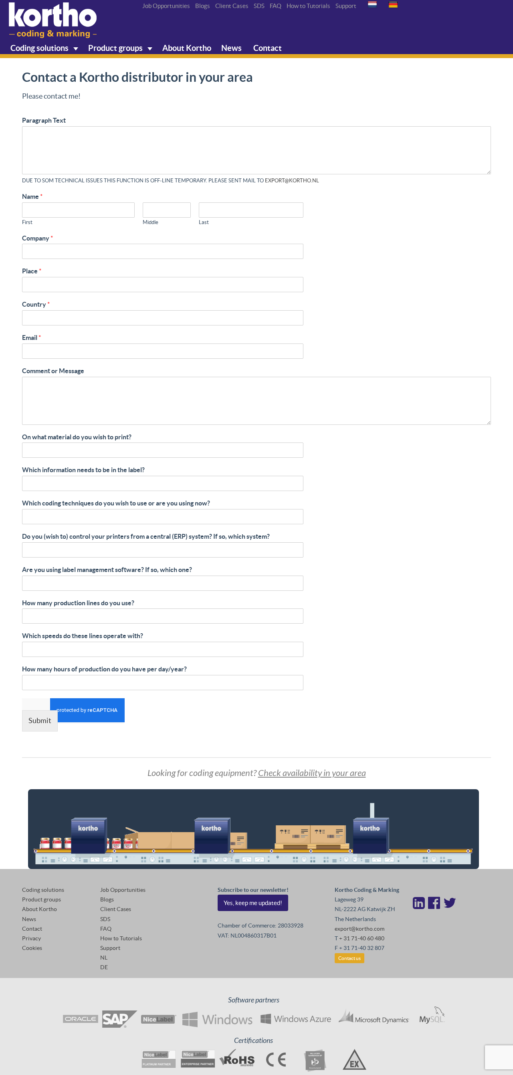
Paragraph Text (44, 120)
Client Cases (231, 5)
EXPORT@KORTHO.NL (292, 181)
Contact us (349, 958)
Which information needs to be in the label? (83, 469)
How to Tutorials (308, 5)
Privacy (31, 938)
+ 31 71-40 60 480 (361, 938)
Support (345, 5)
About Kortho (186, 48)
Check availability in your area (312, 773)
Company (37, 238)
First (27, 222)
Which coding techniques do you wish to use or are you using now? (116, 503)
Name (32, 196)
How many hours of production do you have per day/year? (104, 669)
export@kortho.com (359, 928)
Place (31, 271)
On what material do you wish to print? (76, 437)
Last (204, 222)
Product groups (116, 48)
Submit (39, 720)
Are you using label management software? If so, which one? (107, 569)
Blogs (202, 5)
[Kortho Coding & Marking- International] (53, 20)
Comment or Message (53, 370)
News (231, 48)
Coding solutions (40, 48)
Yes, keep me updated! (253, 902)
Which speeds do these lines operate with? (82, 635)
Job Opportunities (166, 5)
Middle (150, 222)
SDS (259, 5)
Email (31, 337)
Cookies (32, 948)
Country (36, 304)
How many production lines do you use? (78, 602)
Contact (267, 48)
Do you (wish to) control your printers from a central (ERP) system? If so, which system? (146, 536)
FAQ (275, 5)
